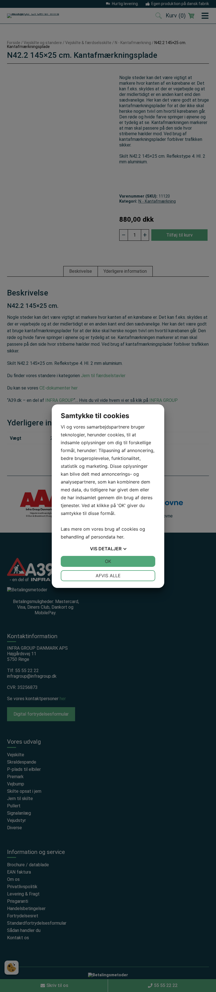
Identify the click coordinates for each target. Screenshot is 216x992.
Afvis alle (108, 575)
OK (108, 561)
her (120, 537)
